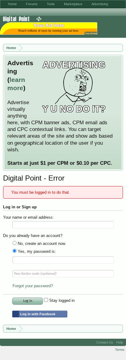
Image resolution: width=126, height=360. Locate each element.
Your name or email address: (28, 217)
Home (12, 4)
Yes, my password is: (36, 251)
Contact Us (104, 342)
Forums (32, 4)
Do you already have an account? (32, 235)
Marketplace (73, 4)
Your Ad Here (91, 33)
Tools (51, 4)
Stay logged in (61, 300)
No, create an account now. (41, 243)
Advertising (99, 4)
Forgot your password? (33, 286)
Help (119, 342)
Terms (119, 349)
